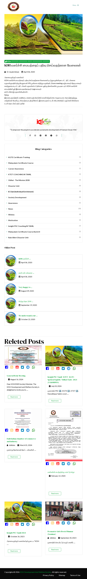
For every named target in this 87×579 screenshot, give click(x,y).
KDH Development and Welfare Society (35, 572)
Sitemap (62, 575)
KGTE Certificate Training (44, 157)
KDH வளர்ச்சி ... (25, 258)
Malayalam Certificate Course (44, 163)
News (44, 209)
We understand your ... (28, 315)
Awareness (44, 203)
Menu (74, 5)
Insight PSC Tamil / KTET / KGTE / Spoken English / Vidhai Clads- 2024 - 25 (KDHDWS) (63, 380)
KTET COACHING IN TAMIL (44, 174)
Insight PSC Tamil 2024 (16, 533)
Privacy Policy (48, 575)
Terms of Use (75, 575)
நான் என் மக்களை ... (26, 273)
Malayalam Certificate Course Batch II (44, 232)
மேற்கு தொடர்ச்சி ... (26, 301)
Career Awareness (44, 169)
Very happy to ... (25, 287)
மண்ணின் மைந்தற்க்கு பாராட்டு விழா (61, 472)
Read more (14, 397)
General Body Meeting (16, 375)
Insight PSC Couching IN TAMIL (44, 226)
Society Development (44, 197)
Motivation (44, 220)
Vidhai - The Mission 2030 (44, 180)
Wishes (44, 214)
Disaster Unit (44, 186)
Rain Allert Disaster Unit (44, 237)
